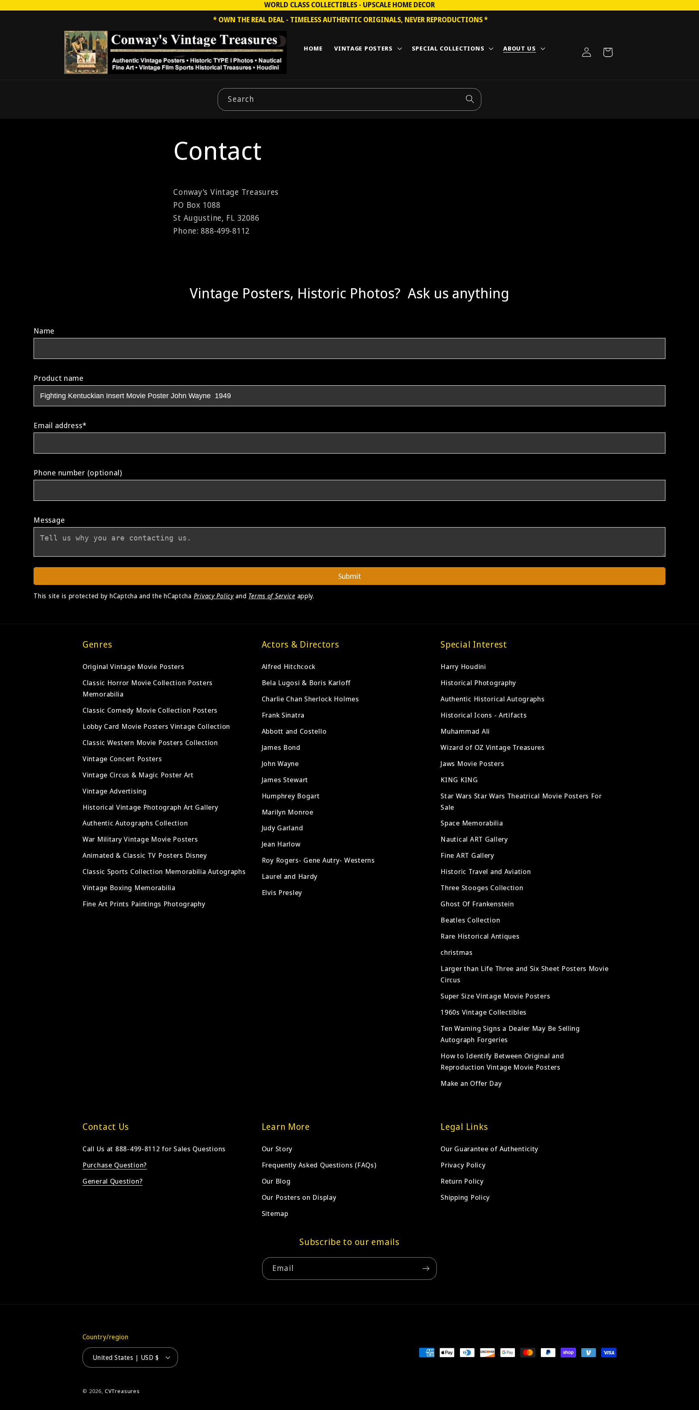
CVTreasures (122, 1390)
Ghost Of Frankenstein (477, 904)
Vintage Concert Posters (122, 758)
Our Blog (276, 1181)
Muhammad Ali (465, 731)
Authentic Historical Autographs (492, 698)
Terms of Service (271, 596)
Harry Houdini (463, 666)
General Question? (112, 1181)
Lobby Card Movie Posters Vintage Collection (156, 726)
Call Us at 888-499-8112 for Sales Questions (154, 1148)
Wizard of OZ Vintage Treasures (493, 747)
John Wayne (280, 763)
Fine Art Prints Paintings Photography (144, 904)
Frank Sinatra (283, 715)
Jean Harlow (281, 844)
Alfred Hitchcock (289, 666)
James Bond (281, 747)
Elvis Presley (282, 892)
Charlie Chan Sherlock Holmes (310, 698)
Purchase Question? (115, 1164)
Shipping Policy (465, 1197)
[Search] (470, 99)
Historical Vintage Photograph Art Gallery (150, 807)
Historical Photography (478, 682)
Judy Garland (282, 828)
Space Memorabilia (472, 823)
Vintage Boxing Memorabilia (129, 888)
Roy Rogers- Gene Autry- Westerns (318, 860)
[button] (367, 50)
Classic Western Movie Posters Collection (150, 742)
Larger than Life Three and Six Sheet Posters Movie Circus (524, 974)
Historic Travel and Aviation (486, 871)
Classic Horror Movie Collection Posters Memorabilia (148, 688)
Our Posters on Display (299, 1197)
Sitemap (275, 1213)
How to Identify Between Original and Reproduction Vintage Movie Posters (502, 1061)
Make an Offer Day (471, 1083)
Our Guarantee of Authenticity (489, 1148)
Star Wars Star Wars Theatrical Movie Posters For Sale (521, 801)
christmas (456, 952)
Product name (59, 378)
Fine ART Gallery (467, 855)
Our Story (277, 1148)
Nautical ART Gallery (474, 839)
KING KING (459, 779)
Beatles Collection (470, 920)
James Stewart (285, 779)
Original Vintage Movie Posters (133, 666)
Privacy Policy (214, 596)
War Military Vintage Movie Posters (140, 839)
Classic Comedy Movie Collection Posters (150, 710)
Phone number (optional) (78, 472)
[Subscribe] (425, 1268)
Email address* (60, 425)
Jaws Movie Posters (472, 763)
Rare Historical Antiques (480, 936)
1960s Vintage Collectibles (484, 1012)
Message (49, 520)
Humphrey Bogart (291, 795)
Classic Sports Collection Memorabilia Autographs (164, 871)
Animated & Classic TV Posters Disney (145, 855)
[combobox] (349, 99)
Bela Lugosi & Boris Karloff (306, 682)
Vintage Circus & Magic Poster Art (138, 774)
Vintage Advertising (115, 791)
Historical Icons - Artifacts (484, 715)
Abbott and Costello (294, 731)
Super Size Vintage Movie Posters (495, 996)
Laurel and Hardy (290, 876)
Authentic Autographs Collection (135, 823)
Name (44, 331)
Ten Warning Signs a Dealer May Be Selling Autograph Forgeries (510, 1034)
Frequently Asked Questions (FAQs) (319, 1164)
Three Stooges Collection (482, 888)
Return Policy (462, 1181)
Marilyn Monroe (287, 812)
